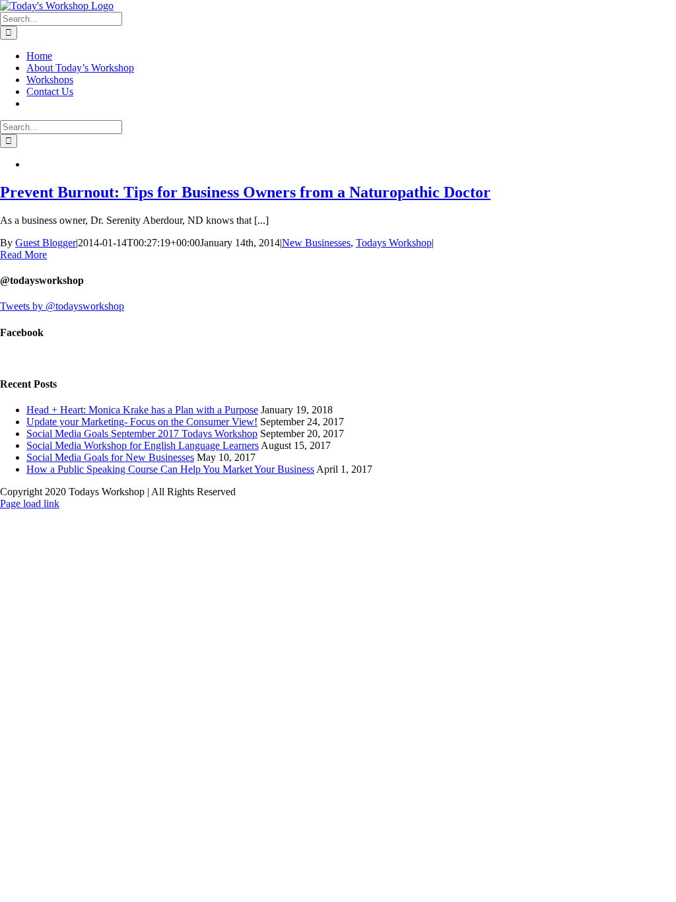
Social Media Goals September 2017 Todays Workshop (141, 433)
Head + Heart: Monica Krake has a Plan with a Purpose (142, 409)
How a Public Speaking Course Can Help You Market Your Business (170, 469)
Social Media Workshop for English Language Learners (142, 445)
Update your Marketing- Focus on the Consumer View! (141, 421)
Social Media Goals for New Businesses (110, 457)
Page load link (29, 503)
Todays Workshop (394, 242)
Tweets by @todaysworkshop (62, 306)
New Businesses (316, 242)
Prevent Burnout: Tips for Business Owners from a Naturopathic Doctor (245, 192)
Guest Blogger (45, 242)
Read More (23, 254)
